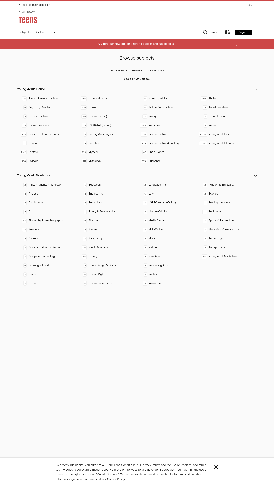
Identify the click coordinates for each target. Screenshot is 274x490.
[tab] (119, 70)
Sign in (243, 32)
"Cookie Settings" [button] (107, 474)
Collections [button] (44, 32)
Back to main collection (36, 5)
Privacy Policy (151, 465)
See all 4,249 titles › (137, 79)
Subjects (25, 32)
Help (249, 5)
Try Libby (102, 44)
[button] (210, 33)
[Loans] (227, 33)
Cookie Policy (116, 479)
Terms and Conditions (121, 465)
